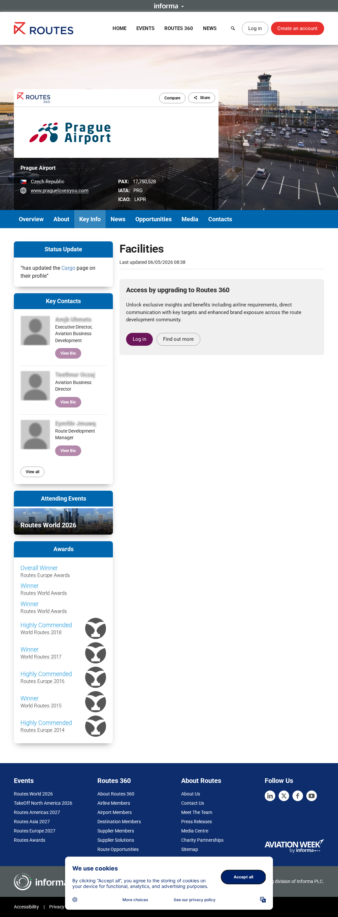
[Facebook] (297, 796)
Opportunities (153, 219)
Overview (31, 219)
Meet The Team (196, 812)
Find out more (178, 339)
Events (145, 28)
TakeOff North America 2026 (43, 803)
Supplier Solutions (115, 840)
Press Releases (196, 821)
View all (32, 472)
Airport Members (114, 812)
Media (190, 219)
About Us (190, 793)
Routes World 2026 (33, 793)
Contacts (220, 219)
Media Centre (194, 830)
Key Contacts (63, 301)
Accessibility (26, 906)
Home (119, 28)
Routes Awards (29, 840)
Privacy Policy (63, 906)
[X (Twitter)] (284, 796)
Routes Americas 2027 (37, 812)
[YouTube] (311, 796)
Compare (172, 98)
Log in (255, 28)
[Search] (233, 28)
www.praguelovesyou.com (59, 191)
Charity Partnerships (202, 840)
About (61, 219)
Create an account (297, 28)
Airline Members (113, 803)
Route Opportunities (118, 849)
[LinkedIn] (270, 796)
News (210, 28)
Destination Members (119, 821)
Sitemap (189, 849)
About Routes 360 (115, 793)
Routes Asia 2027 (32, 821)
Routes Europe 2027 (34, 830)
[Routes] (43, 28)
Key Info (90, 219)
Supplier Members (115, 830)
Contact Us (192, 803)
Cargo (68, 268)
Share (205, 97)
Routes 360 (178, 28)
